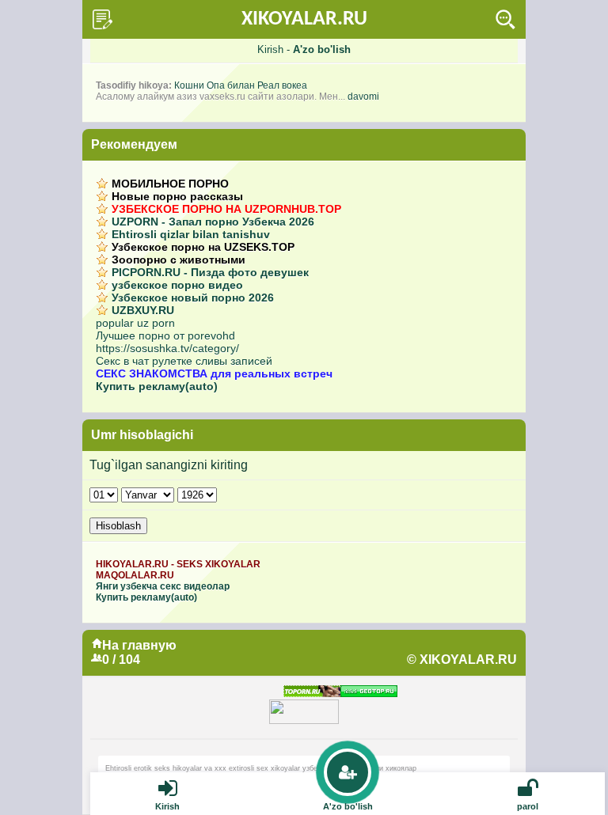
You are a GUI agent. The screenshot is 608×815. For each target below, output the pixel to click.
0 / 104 (121, 659)
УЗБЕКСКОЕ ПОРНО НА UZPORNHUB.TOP (226, 209)
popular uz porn (135, 323)
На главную (139, 645)
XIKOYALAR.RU (304, 19)
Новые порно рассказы (177, 196)
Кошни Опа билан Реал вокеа (240, 85)
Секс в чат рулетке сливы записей (184, 360)
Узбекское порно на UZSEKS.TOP (203, 247)
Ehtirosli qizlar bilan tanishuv (191, 234)
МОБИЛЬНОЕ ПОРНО (170, 183)
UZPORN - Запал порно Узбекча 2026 (213, 221)
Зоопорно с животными (178, 259)
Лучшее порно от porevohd (165, 335)
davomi (363, 96)
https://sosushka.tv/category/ (167, 348)
